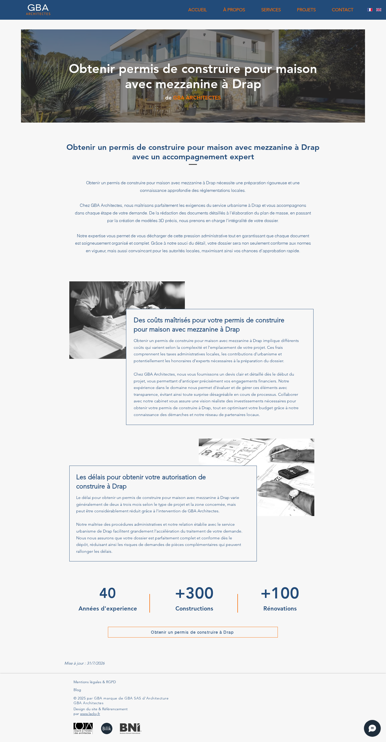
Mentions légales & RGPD (95, 682)
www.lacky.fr (90, 713)
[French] (370, 9)
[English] (378, 9)
